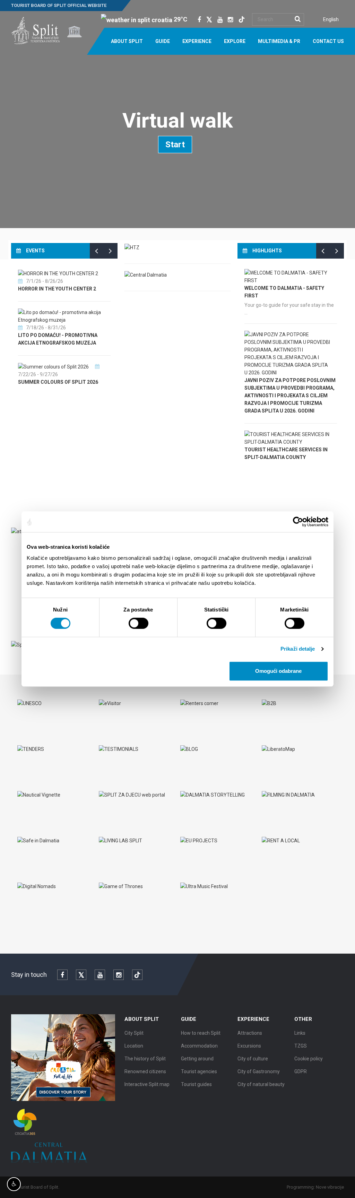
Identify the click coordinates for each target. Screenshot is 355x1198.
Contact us (328, 41)
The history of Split (145, 1058)
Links (299, 1033)
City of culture (252, 1058)
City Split (134, 1033)
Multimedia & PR (279, 41)
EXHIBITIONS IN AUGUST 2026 (97, 350)
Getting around (197, 1058)
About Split (127, 41)
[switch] (138, 623)
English (331, 19)
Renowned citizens (145, 1071)
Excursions (249, 1046)
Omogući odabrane (278, 671)
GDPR (300, 1071)
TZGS (300, 1046)
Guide (162, 41)
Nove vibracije (330, 1187)
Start (175, 144)
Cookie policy (308, 1058)
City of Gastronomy (258, 1071)
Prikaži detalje (297, 649)
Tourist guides (196, 1084)
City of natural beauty (261, 1084)
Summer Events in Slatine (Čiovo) (106, 389)
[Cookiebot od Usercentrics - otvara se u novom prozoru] (298, 521)
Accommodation (199, 1046)
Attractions (249, 1033)
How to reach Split (200, 1033)
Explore (234, 41)
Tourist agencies (199, 1071)
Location (133, 1046)
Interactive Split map (147, 1084)
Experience (196, 41)
